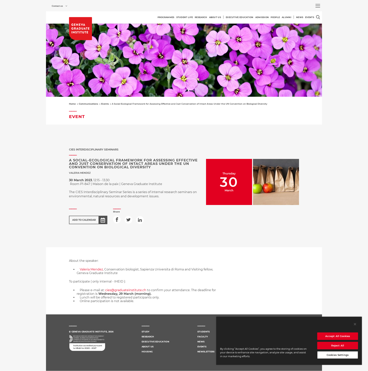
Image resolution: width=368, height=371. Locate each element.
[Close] (355, 324)
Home (72, 103)
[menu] (317, 5)
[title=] (80, 28)
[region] (289, 340)
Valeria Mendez (91, 269)
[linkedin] (140, 220)
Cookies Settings (338, 354)
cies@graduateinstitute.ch (125, 290)
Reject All (337, 345)
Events (105, 103)
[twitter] (128, 220)
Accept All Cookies (337, 336)
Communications (88, 103)
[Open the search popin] (318, 17)
